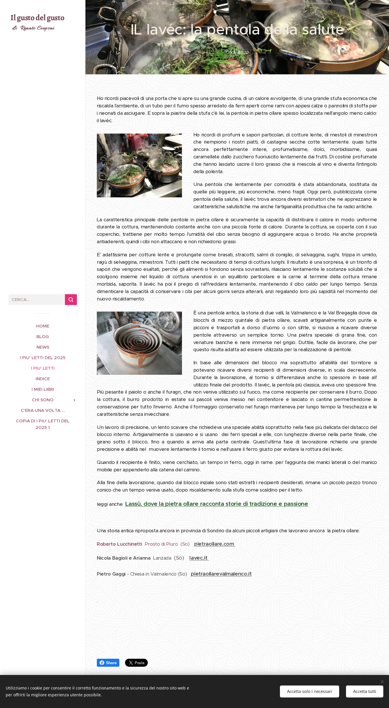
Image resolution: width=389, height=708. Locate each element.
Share (111, 662)
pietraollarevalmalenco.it (221, 573)
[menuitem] (43, 326)
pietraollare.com (214, 544)
